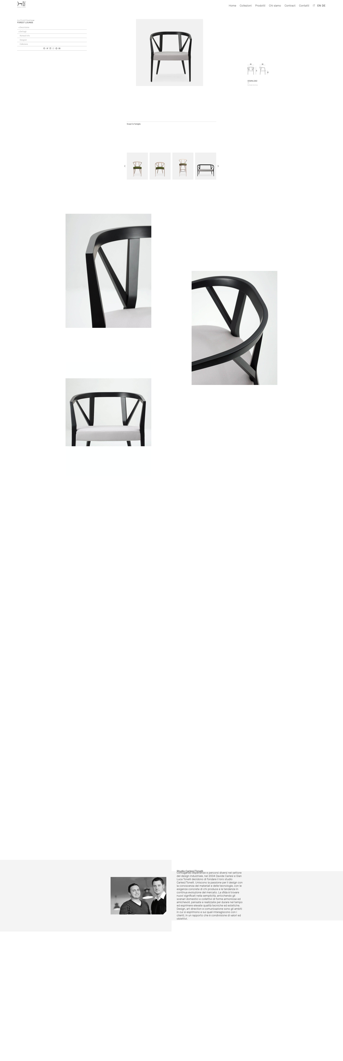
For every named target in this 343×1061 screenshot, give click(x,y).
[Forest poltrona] (160, 166)
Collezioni (246, 6)
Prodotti (260, 6)
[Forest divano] (205, 166)
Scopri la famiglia (134, 124)
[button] (52, 27)
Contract (290, 6)
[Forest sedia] (137, 166)
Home (232, 6)
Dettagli (23, 31)
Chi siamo (275, 6)
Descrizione (24, 27)
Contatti (304, 6)
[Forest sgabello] (183, 166)
